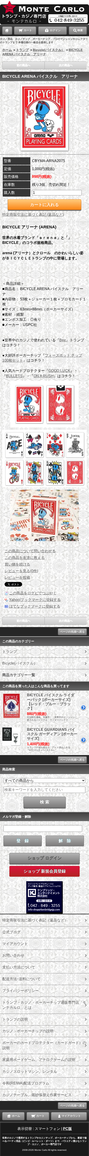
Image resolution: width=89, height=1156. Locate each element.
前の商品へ (23, 65)
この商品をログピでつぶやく (33, 593)
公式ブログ (11, 932)
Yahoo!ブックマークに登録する (35, 600)
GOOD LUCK (59, 371)
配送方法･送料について (21, 979)
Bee (62, 340)
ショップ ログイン (45, 858)
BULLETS (14, 376)
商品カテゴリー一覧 (18, 675)
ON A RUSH (44, 376)
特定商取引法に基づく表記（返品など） (35, 920)
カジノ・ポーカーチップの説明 (27, 1031)
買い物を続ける (17, 564)
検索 (80, 30)
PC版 (67, 1129)
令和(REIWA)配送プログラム (25, 1083)
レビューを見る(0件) (21, 571)
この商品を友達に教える (25, 558)
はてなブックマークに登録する (34, 606)
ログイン (55, 30)
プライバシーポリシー (20, 991)
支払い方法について (18, 967)
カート (27, 30)
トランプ (22, 50)
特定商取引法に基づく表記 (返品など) (33, 214)
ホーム (7, 50)
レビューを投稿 (17, 577)
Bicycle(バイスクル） (49, 50)
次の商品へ (66, 65)
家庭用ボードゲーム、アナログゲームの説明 (38, 1060)
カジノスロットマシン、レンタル (29, 1071)
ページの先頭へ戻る (72, 631)
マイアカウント (15, 944)
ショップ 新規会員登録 (45, 871)
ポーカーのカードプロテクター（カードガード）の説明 (44, 1045)
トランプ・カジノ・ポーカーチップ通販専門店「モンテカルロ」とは (44, 1005)
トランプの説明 (15, 1019)
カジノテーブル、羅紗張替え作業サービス (37, 1095)
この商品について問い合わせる (30, 551)
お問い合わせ (13, 955)
